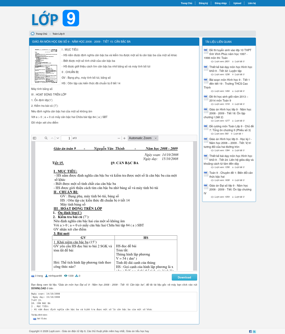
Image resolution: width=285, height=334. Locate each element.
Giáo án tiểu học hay (137, 331)
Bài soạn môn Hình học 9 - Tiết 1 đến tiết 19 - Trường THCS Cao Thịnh (227, 83)
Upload (237, 3)
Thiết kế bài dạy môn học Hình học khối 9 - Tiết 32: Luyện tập (230, 69)
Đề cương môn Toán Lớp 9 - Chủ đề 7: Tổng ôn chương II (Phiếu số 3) (231, 128)
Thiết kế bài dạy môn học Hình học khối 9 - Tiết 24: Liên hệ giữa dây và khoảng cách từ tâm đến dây (229, 159)
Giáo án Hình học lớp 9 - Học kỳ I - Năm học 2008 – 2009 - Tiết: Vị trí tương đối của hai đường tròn (228, 143)
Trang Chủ (186, 3)
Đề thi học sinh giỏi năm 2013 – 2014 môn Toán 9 (228, 98)
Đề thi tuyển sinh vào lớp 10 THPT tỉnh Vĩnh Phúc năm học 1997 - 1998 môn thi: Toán (227, 54)
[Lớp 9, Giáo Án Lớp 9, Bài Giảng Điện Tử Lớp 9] (85, 18)
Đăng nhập (221, 3)
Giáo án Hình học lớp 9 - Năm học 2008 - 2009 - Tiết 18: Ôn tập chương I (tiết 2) (227, 113)
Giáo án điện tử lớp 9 (74, 331)
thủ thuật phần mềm (103, 331)
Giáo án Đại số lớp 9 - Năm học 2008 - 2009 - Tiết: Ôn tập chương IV (227, 189)
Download (184, 277)
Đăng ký (203, 3)
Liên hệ (252, 3)
